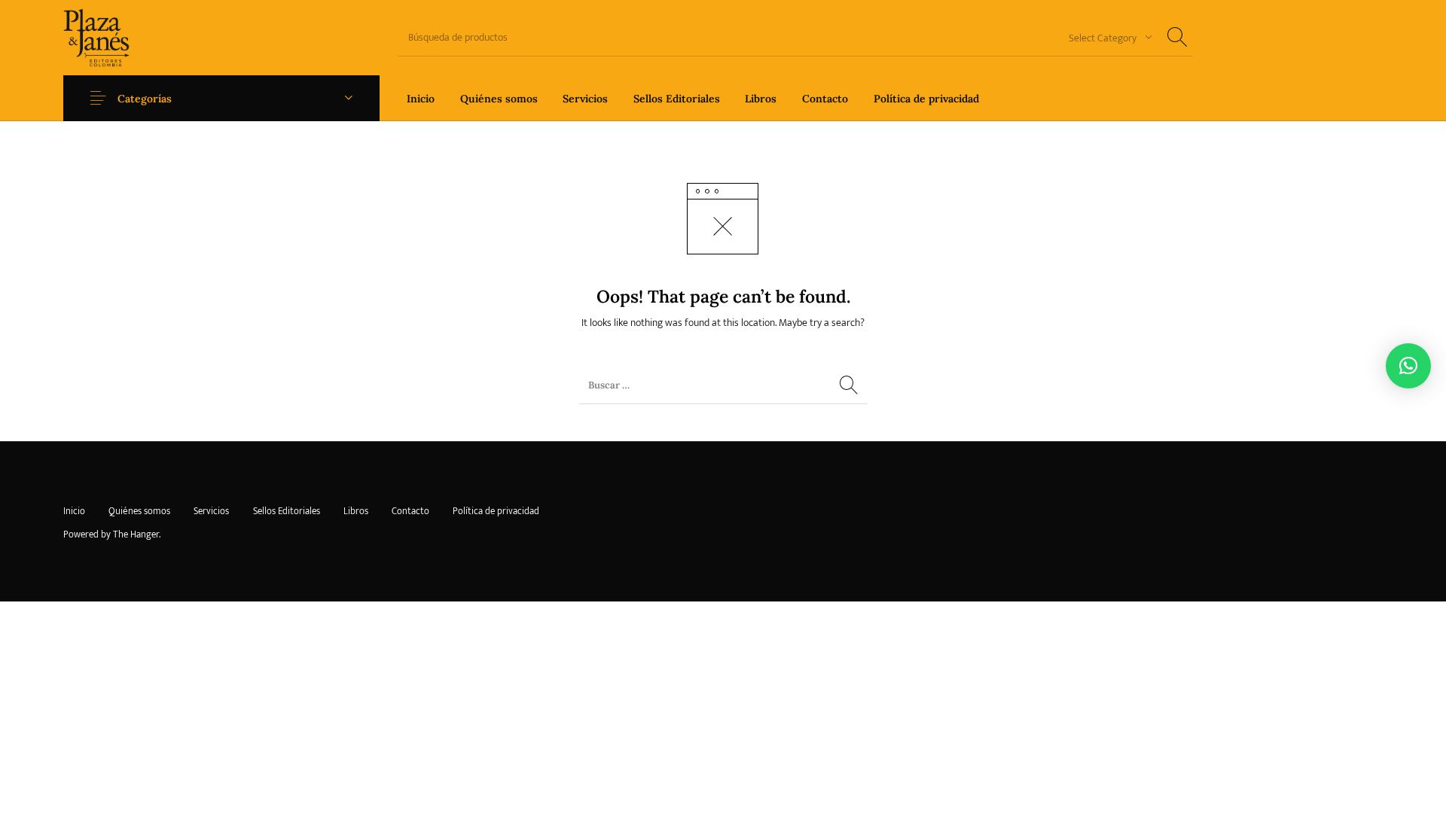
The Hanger (136, 534)
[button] (1408, 365)
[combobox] (1104, 37)
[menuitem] (420, 98)
